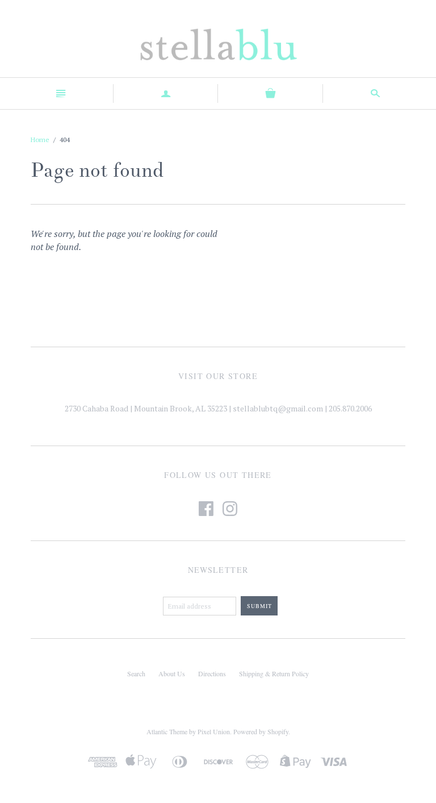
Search (136, 673)
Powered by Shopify (260, 731)
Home (40, 139)
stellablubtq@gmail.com (278, 408)
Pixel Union (214, 731)
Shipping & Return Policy (274, 673)
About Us (171, 673)
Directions (212, 673)
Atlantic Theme (166, 731)
